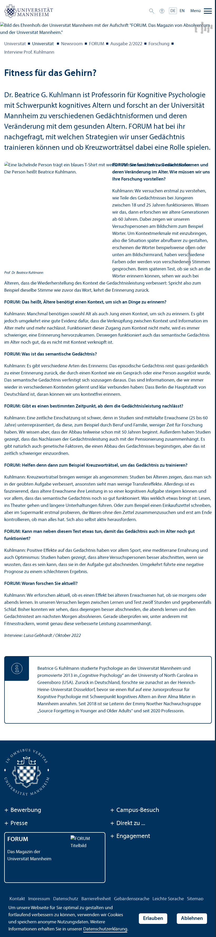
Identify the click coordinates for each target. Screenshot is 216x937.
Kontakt (17, 899)
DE (172, 11)
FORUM (96, 44)
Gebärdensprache (131, 899)
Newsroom (72, 44)
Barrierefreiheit (96, 899)
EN (182, 11)
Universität (15, 44)
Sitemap (195, 899)
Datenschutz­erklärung (105, 929)
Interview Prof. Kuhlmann (29, 52)
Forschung (159, 44)
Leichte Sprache (168, 899)
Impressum (39, 899)
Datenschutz (65, 899)
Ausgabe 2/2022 (126, 44)
